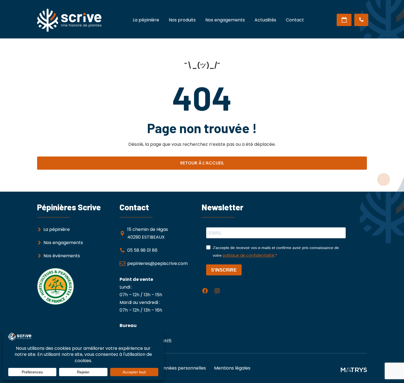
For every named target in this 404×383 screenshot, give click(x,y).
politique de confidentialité (248, 255)
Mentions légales (232, 368)
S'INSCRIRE (224, 270)
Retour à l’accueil (202, 163)
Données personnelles (181, 368)
